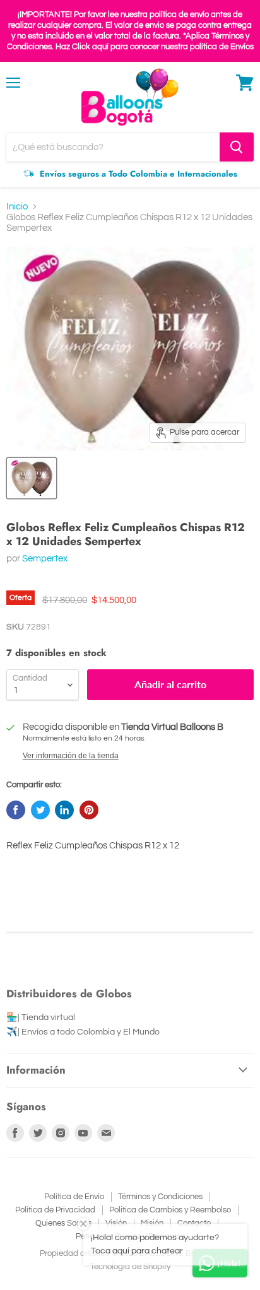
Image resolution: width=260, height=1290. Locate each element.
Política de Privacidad (55, 1209)
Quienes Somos (63, 1223)
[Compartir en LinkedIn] (64, 809)
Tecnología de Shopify (130, 1266)
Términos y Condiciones (160, 1196)
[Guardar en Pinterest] (89, 809)
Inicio (17, 206)
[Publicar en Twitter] (40, 809)
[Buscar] (237, 146)
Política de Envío (74, 1196)
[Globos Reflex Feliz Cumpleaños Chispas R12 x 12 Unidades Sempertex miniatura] (31, 478)
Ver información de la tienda (71, 755)
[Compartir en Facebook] (15, 809)
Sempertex (45, 558)
